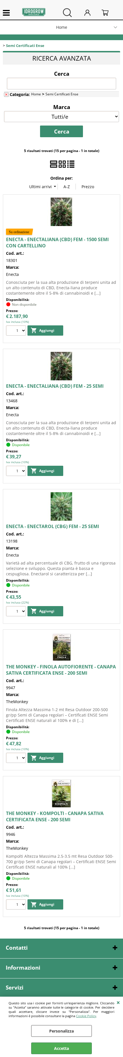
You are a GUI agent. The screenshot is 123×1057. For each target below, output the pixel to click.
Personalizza (61, 1031)
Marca (61, 106)
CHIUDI (118, 1002)
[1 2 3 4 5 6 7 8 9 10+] (16, 331)
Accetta (61, 1048)
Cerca (61, 73)
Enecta (12, 274)
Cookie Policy (86, 1016)
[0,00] (109, 12)
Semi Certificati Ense (61, 94)
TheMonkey (17, 701)
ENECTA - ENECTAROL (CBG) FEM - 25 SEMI (52, 526)
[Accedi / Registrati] (91, 12)
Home (61, 27)
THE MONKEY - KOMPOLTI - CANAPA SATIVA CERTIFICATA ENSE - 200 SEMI (55, 816)
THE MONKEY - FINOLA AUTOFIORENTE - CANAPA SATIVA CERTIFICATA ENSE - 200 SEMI (61, 670)
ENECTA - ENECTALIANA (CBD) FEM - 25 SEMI (55, 386)
